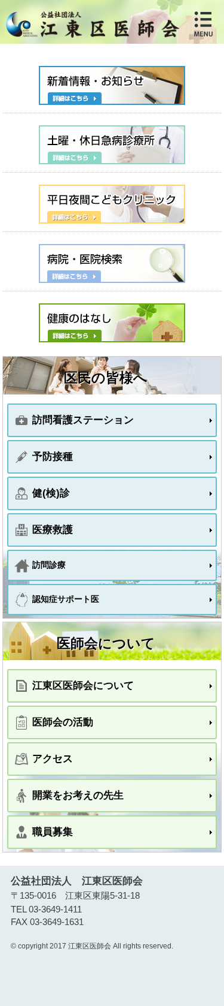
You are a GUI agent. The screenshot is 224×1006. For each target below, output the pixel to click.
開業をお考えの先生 (78, 795)
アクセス (52, 758)
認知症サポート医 (65, 599)
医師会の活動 (62, 721)
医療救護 (52, 529)
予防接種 (52, 456)
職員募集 (52, 831)
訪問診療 (49, 565)
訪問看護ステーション (83, 419)
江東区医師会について (83, 685)
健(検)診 (51, 492)
